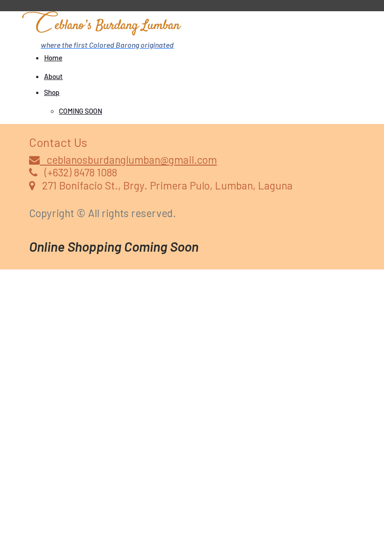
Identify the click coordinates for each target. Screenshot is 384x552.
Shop (51, 92)
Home (53, 57)
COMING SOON (80, 111)
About (53, 76)
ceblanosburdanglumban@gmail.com (128, 159)
